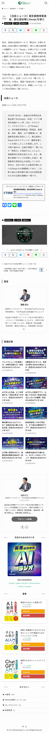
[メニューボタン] (3, 3)
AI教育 (9, 694)
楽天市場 (26, 615)
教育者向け (8, 23)
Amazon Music (35, 583)
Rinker (29, 604)
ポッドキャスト (13, 705)
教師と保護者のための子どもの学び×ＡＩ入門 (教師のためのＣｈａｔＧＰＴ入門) (33, 633)
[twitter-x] (26, 527)
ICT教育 (16, 23)
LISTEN (20, 586)
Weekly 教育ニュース (15, 699)
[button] (5, 30)
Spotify (11, 583)
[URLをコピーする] (43, 30)
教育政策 (10, 710)
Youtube (28, 586)
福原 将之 (24, 304)
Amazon (26, 611)
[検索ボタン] (46, 3)
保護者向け (24, 23)
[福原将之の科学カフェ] (24, 3)
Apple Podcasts (22, 583)
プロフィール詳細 (24, 519)
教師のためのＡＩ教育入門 (31, 602)
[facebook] (22, 527)
